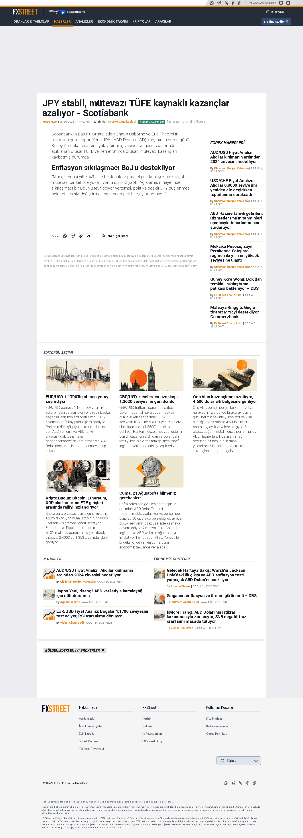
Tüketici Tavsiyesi (91, 748)
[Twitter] (226, 3)
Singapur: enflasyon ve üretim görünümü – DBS (212, 595)
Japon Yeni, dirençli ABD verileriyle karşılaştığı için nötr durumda (100, 593)
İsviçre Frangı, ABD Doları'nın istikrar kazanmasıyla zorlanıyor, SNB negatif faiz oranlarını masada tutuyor (206, 617)
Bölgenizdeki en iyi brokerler (73, 650)
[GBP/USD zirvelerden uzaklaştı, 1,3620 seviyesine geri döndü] (151, 375)
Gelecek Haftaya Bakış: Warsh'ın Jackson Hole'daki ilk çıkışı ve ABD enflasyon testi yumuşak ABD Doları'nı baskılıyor (206, 575)
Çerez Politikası (217, 733)
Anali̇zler (84, 21)
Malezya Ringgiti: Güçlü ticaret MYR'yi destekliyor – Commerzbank (236, 312)
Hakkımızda (88, 707)
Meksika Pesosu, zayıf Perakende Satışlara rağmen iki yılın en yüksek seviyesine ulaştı (234, 253)
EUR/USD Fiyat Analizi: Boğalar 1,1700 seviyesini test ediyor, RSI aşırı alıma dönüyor (102, 614)
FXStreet (20, 9)
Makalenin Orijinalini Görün (186, 121)
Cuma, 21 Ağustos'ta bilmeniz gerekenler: (147, 495)
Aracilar (163, 21)
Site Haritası (214, 718)
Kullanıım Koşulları (220, 707)
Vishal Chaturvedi (72, 622)
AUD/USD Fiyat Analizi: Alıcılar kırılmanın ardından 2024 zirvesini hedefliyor (235, 157)
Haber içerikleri (116, 236)
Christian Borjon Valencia (231, 168)
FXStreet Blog (152, 741)
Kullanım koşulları (218, 726)
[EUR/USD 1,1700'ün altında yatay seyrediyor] (78, 375)
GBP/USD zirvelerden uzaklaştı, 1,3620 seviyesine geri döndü (149, 399)
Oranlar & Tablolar (31, 21)
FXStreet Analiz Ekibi (122, 121)
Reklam (147, 726)
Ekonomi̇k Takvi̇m (113, 21)
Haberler (62, 21)
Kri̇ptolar (141, 21)
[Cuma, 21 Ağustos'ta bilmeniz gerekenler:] (151, 472)
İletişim (147, 718)
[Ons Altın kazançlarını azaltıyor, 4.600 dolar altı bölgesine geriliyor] (225, 375)
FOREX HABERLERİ (227, 142)
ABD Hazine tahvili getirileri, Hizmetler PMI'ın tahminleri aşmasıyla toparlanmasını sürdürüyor (236, 220)
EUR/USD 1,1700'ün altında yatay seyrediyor (77, 399)
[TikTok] (239, 3)
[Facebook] (233, 3)
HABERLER (50, 121)
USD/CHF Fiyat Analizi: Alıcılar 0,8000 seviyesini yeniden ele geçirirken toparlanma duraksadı (233, 187)
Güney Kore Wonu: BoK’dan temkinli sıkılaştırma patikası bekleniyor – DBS (236, 284)
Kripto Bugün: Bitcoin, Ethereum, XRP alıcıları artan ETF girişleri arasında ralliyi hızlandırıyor (76, 502)
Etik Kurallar (87, 733)
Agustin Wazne (70, 602)
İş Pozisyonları (152, 733)
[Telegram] (219, 3)
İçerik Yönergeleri (91, 726)
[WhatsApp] (212, 3)
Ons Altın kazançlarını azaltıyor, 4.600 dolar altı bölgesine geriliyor (225, 399)
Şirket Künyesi (89, 741)
